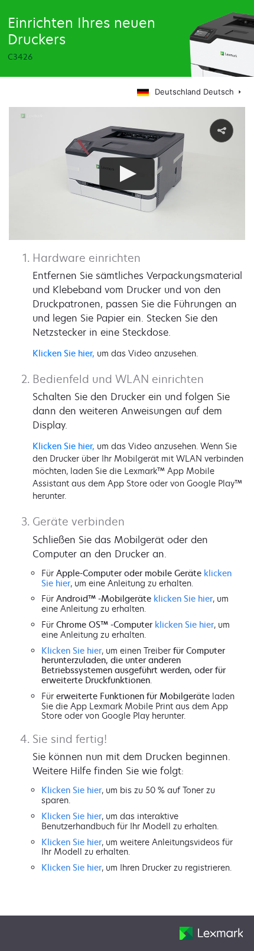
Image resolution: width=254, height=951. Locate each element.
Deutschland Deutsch (195, 91)
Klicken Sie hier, (63, 353)
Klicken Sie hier (71, 650)
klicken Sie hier (183, 598)
